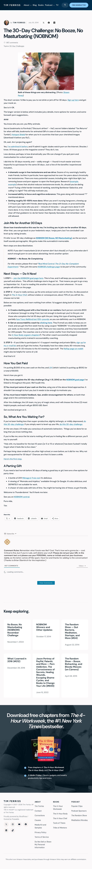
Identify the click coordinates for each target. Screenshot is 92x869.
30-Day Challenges (16, 46)
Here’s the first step (13, 459)
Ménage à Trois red (31, 478)
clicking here (46, 322)
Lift (51, 367)
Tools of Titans (59, 823)
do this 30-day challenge (71, 424)
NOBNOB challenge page (49, 267)
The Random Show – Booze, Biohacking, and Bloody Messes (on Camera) (73, 664)
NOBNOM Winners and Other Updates (44, 627)
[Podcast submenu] (54, 5)
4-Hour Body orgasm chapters (26, 335)
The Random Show (79, 815)
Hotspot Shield (18, 134)
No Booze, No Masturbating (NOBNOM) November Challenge (14, 630)
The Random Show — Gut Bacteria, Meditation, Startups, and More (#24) (72, 631)
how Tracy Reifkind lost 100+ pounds (32, 319)
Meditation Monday (79, 820)
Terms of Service (42, 837)
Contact (38, 811)
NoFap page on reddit (73, 348)
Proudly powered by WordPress (15, 816)
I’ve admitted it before (18, 146)
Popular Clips (76, 806)
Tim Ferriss (39, 806)
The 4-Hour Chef (19, 295)
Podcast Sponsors (79, 811)
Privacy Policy (40, 832)
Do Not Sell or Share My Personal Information (43, 844)
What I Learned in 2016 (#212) (16, 660)
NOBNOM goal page (75, 379)
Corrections (40, 815)
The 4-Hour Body (60, 813)
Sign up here (73, 100)
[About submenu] (30, 5)
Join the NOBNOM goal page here (28, 278)
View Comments (46, 583)
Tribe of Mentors (60, 827)
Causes (38, 820)
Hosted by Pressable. (11, 819)
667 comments (12, 43)
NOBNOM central (21, 497)
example (74, 181)
